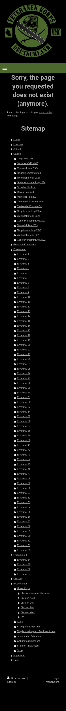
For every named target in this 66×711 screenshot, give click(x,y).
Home (16, 139)
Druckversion (18, 678)
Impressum (19, 655)
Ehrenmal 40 (23, 440)
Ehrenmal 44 (23, 459)
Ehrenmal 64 (23, 559)
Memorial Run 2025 (27, 168)
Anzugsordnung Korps (29, 626)
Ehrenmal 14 (23, 316)
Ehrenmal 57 (23, 521)
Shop (20, 650)
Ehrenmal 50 (23, 488)
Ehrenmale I (19, 249)
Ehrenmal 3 (23, 263)
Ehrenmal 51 (23, 493)
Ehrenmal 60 (23, 535)
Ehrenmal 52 (23, 497)
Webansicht (52, 681)
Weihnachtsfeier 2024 (28, 177)
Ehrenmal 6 (23, 278)
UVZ (23, 617)
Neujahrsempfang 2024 (29, 211)
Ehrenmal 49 (23, 483)
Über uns (18, 144)
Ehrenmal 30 (23, 392)
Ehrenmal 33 (23, 407)
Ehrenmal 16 (23, 325)
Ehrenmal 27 (23, 378)
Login (56, 678)
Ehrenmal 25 (23, 368)
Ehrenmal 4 (23, 268)
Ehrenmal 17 (23, 330)
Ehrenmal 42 (23, 450)
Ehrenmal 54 (23, 507)
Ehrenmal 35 (23, 416)
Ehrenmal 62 (23, 545)
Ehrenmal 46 (23, 469)
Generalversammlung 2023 (31, 220)
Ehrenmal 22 (23, 354)
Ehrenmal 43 (23, 454)
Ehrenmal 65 (23, 564)
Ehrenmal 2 (23, 259)
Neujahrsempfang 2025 (29, 173)
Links (16, 660)
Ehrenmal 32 (23, 402)
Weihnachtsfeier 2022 (28, 235)
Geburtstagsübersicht (28, 641)
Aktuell (17, 149)
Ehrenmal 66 (23, 569)
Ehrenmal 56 (23, 516)
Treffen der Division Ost (29, 206)
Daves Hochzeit (25, 192)
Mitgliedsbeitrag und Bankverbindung (36, 631)
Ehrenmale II (20, 555)
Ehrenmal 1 (23, 254)
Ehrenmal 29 (23, 387)
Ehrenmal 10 (23, 297)
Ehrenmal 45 (23, 464)
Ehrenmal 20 (23, 344)
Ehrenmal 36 (23, 421)
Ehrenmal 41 (23, 445)
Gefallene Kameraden (24, 244)
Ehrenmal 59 (23, 531)
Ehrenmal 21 (23, 349)
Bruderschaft (20, 583)
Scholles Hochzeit (26, 187)
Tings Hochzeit (25, 158)
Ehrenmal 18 (23, 335)
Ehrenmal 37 (23, 426)
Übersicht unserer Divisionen (36, 593)
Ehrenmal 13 (23, 311)
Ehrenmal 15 (23, 321)
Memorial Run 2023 (27, 225)
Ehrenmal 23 (23, 359)
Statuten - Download (27, 645)
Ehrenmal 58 (23, 526)
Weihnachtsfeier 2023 (28, 216)
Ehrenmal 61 (23, 540)
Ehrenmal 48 (23, 478)
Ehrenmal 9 (23, 292)
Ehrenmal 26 (23, 373)
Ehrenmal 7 (23, 282)
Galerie (17, 153)
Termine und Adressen (29, 636)
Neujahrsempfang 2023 (29, 230)
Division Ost (27, 602)
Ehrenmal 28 (23, 383)
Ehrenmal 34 (23, 411)
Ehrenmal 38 (23, 430)
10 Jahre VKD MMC (27, 163)
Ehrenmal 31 (23, 397)
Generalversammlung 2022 (31, 239)
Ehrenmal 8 (23, 287)
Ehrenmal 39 (23, 435)
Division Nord (28, 598)
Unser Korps (23, 588)
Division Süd (27, 607)
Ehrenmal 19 (23, 340)
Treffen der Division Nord (30, 201)
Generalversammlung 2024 (31, 182)
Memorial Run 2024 (27, 196)
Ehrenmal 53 (23, 502)
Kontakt (17, 578)
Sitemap (11, 681)
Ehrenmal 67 (23, 574)
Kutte (20, 621)
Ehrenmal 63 (23, 550)
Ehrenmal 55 (23, 512)
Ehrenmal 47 (23, 473)
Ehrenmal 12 (23, 306)
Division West (28, 612)
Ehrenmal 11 (23, 301)
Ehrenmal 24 (23, 364)
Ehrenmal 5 (23, 273)
